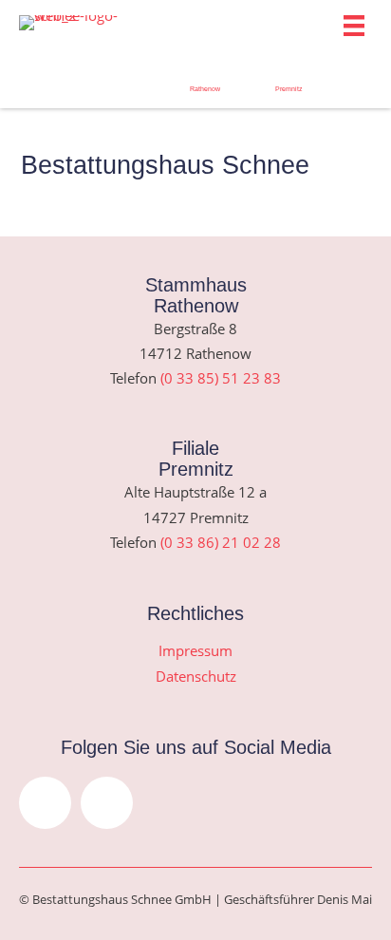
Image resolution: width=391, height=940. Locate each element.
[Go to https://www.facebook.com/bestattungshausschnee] (121, 73)
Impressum (195, 650)
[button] (45, 803)
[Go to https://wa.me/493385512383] (205, 79)
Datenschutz (196, 676)
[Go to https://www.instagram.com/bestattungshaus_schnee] (37, 73)
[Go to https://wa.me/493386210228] (289, 79)
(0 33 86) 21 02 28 (220, 542)
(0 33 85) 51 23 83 (220, 377)
